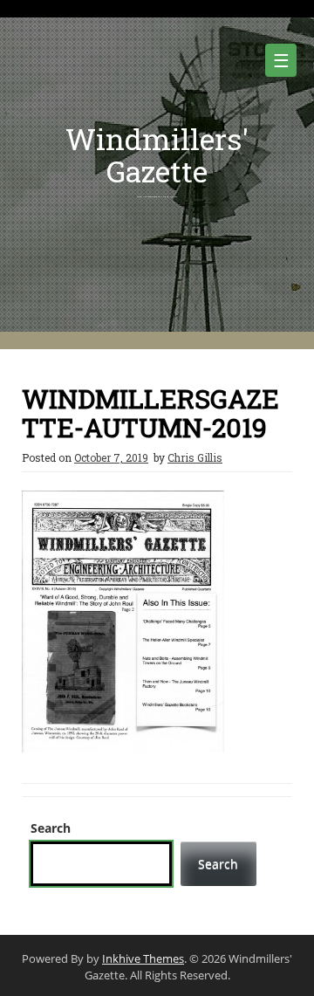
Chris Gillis (194, 457)
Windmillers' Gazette (157, 154)
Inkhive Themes (143, 958)
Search (51, 828)
